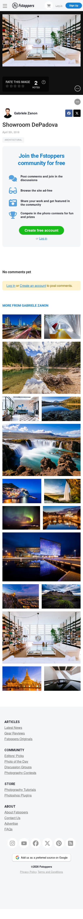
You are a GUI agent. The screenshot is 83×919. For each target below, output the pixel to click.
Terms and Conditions (50, 872)
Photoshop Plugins (18, 795)
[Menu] (5, 5)
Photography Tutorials (20, 789)
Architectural (13, 140)
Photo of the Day (16, 761)
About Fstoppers (16, 812)
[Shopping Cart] (49, 5)
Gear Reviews (14, 733)
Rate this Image (18, 82)
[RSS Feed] (71, 843)
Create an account (33, 285)
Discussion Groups (18, 767)
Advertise (11, 823)
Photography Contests (20, 772)
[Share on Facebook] (69, 113)
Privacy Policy (28, 872)
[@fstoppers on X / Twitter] (47, 843)
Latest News (13, 727)
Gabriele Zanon (25, 113)
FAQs (8, 829)
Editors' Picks (14, 755)
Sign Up (73, 5)
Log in (43, 238)
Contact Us (12, 817)
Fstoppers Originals (18, 738)
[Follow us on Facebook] (36, 843)
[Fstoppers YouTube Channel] (24, 843)
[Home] (23, 5)
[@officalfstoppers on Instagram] (12, 843)
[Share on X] (77, 113)
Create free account (41, 230)
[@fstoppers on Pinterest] (59, 843)
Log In (59, 5)
